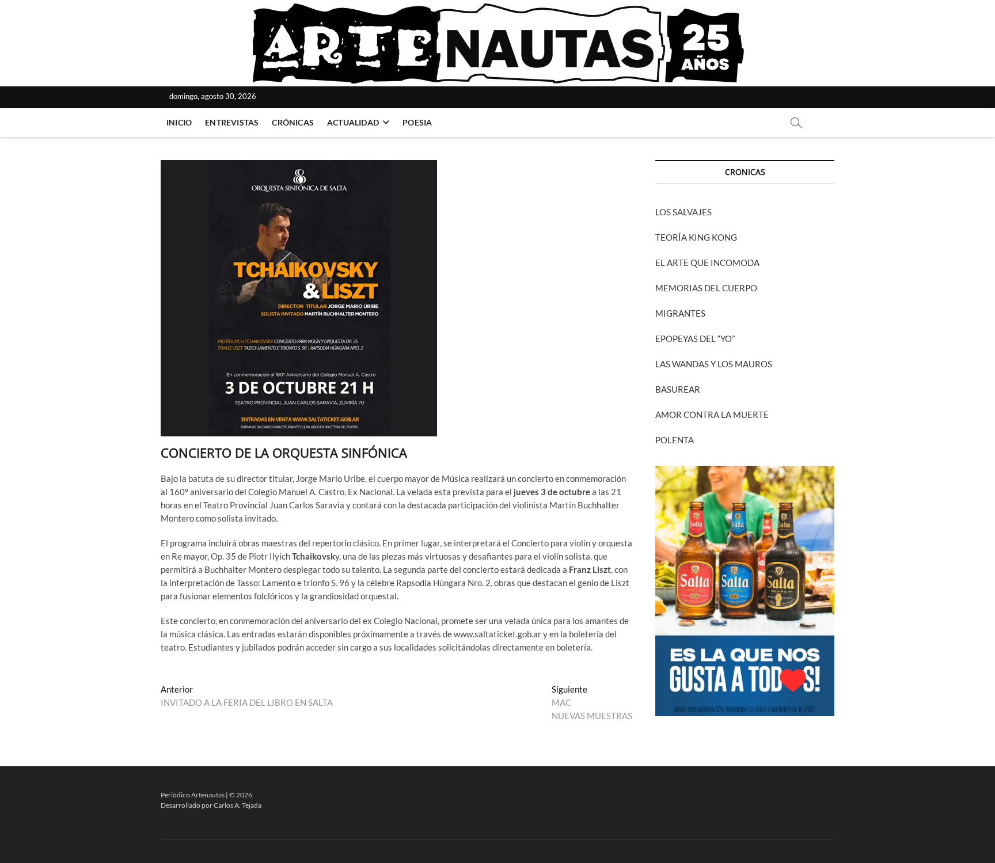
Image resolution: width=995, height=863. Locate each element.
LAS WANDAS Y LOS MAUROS (713, 364)
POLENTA (674, 440)
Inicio (179, 122)
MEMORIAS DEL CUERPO (706, 288)
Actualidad (353, 122)
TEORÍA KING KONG (696, 237)
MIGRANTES (680, 313)
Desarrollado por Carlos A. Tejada (211, 805)
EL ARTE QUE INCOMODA (707, 262)
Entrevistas (232, 122)
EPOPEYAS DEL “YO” (695, 338)
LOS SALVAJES (683, 212)
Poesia (417, 122)
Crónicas (293, 122)
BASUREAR (677, 389)
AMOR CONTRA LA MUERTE (712, 414)
